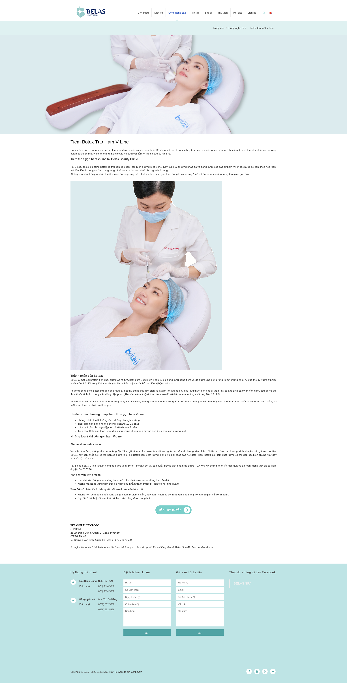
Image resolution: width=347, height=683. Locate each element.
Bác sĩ (208, 12)
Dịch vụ (158, 12)
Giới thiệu (143, 12)
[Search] (264, 12)
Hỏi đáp (237, 12)
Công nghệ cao (177, 12)
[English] (270, 12)
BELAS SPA (242, 583)
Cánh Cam (136, 672)
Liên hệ (252, 12)
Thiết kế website (117, 672)
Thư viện (223, 12)
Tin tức (195, 12)
